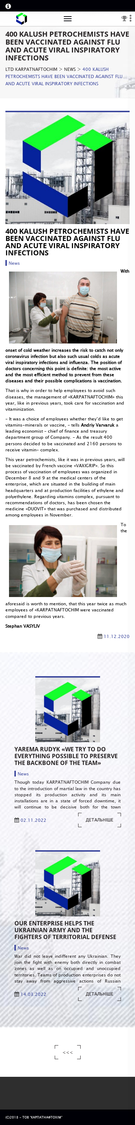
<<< (67, 1052)
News (14, 263)
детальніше (99, 820)
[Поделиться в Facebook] (60, 712)
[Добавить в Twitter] (73, 712)
